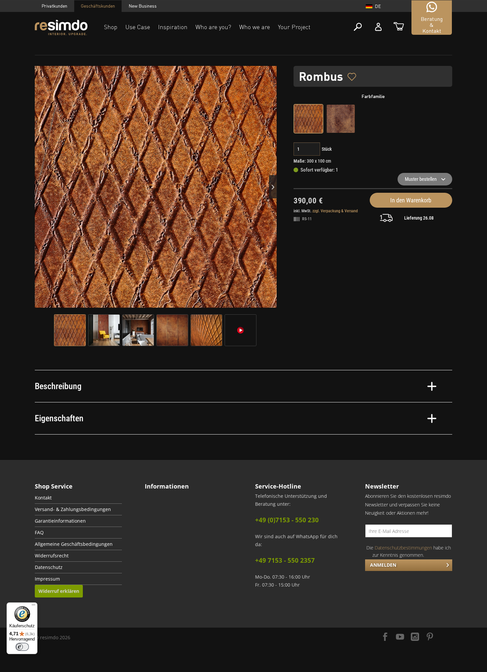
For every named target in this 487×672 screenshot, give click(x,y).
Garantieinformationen (60, 521)
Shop (110, 26)
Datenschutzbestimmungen (403, 547)
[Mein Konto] (378, 27)
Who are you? (213, 26)
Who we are (254, 26)
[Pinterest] (430, 637)
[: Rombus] (70, 330)
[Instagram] (415, 637)
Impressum (47, 579)
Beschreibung (58, 386)
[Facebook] (385, 637)
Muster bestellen (421, 179)
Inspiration (173, 26)
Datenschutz (49, 567)
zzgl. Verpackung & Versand (335, 211)
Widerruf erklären (58, 591)
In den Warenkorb (410, 200)
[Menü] (33, 606)
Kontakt (43, 498)
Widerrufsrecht (52, 556)
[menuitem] (78, 498)
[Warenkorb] (399, 27)
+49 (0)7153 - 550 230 (287, 520)
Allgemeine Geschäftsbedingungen (74, 544)
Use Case (137, 26)
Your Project (294, 26)
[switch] (22, 647)
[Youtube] (400, 637)
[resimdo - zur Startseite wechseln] (61, 27)
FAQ (39, 533)
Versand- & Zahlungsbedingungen (73, 509)
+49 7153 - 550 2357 (285, 560)
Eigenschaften (59, 418)
